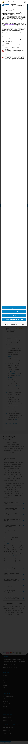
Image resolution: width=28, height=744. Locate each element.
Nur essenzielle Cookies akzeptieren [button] (14, 315)
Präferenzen (6, 324)
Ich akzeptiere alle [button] (14, 311)
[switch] (25, 2)
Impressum (22, 324)
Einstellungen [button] (4, 28)
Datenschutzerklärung (9, 24)
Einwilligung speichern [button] (14, 308)
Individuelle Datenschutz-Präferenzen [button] (14, 319)
